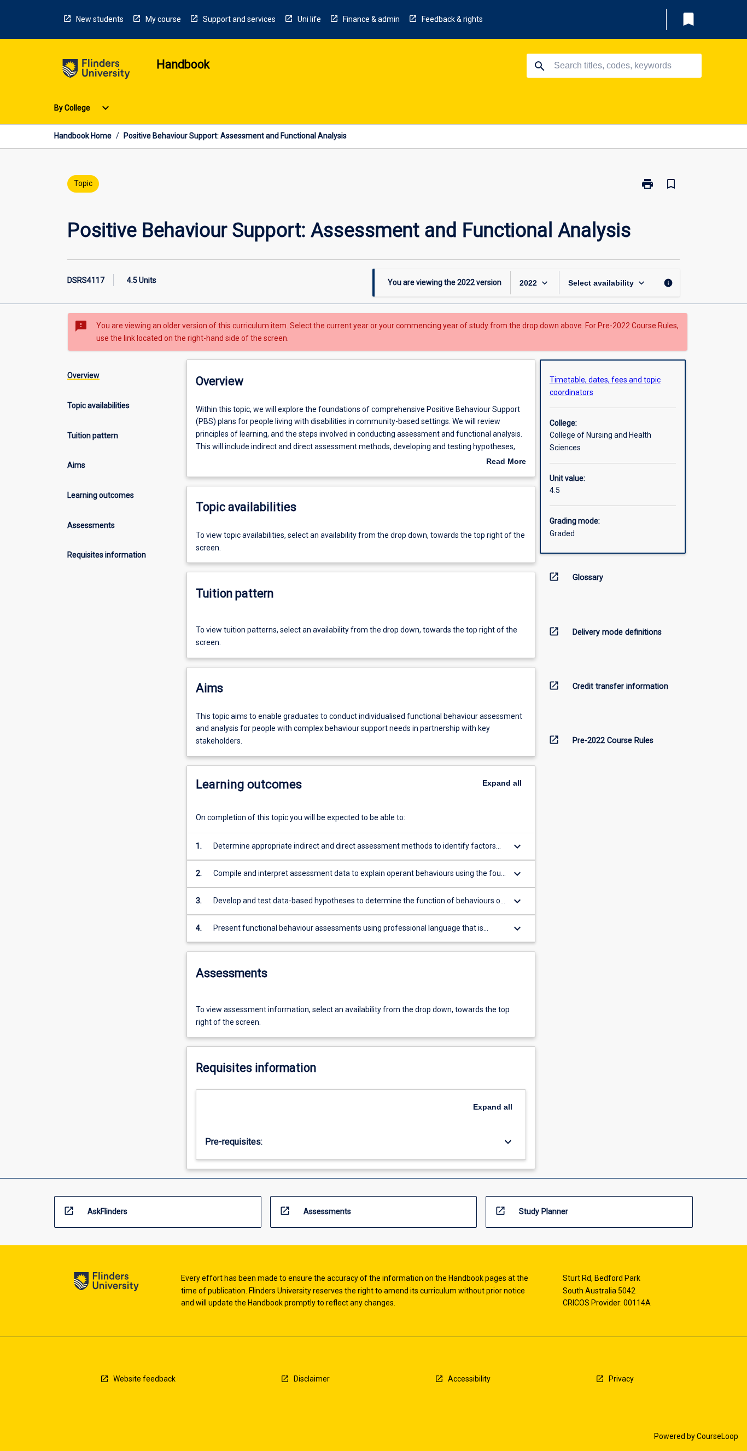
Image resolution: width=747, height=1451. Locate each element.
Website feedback (144, 1378)
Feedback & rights (452, 19)
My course (163, 19)
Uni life (309, 19)
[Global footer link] (106, 1283)
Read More (506, 462)
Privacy (621, 1378)
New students (100, 19)
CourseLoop (717, 1436)
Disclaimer (312, 1378)
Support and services (239, 19)
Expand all (502, 783)
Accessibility (469, 1378)
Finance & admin (371, 19)
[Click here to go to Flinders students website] (96, 71)
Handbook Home (83, 135)
